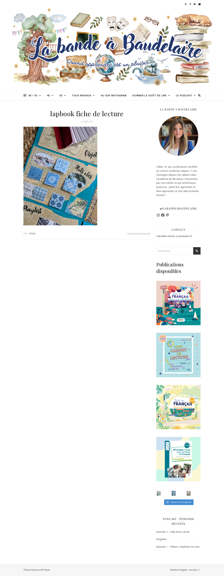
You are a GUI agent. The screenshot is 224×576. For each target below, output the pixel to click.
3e (60, 95)
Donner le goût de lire (149, 95)
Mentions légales (178, 569)
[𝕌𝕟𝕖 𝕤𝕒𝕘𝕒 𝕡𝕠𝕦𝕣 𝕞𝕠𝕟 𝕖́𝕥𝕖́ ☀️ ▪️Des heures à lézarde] (159, 493)
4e (48, 95)
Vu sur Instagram (114, 95)
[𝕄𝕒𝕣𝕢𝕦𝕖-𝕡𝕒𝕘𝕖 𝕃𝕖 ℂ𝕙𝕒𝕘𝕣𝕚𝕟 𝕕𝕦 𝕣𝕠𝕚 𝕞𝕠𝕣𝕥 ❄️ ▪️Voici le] (174, 493)
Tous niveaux (81, 95)
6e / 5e (33, 95)
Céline (32, 233)
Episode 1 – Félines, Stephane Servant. (178, 546)
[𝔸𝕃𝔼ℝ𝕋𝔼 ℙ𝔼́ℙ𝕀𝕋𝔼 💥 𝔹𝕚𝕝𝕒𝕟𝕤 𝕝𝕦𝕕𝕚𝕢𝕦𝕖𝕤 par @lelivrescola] (189, 493)
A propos (193, 569)
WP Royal (45, 569)
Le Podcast (184, 95)
